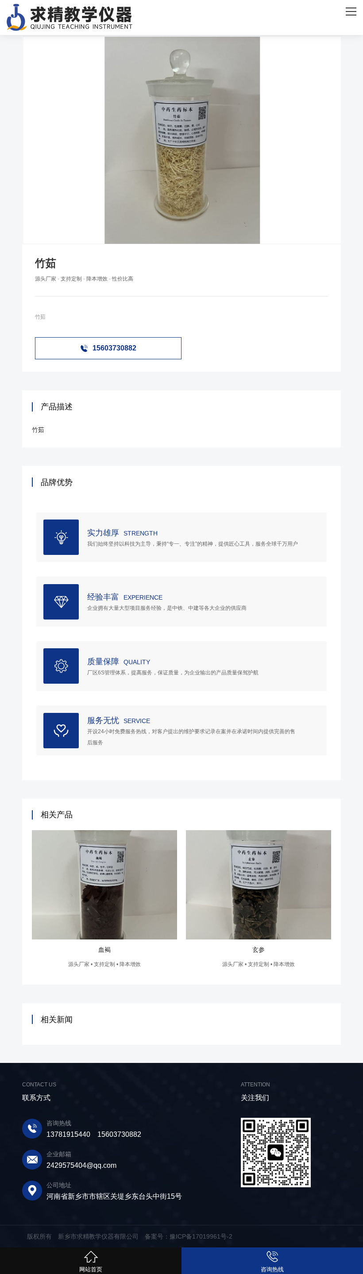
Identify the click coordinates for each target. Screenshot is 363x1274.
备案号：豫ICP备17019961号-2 (188, 1236)
